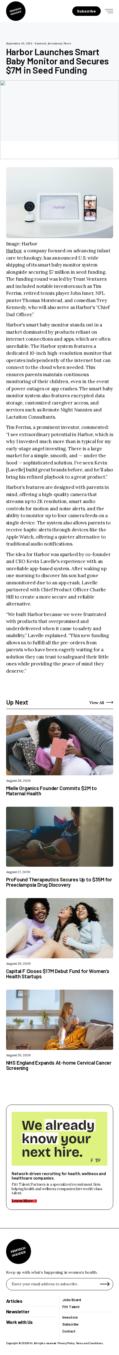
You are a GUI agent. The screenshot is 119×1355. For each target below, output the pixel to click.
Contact (69, 1331)
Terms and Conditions (89, 1343)
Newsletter (18, 1311)
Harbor (14, 251)
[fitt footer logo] (18, 1251)
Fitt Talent (71, 1307)
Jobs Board (71, 1300)
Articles (14, 1301)
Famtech (40, 43)
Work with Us (19, 1322)
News (67, 43)
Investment (55, 43)
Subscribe (70, 1324)
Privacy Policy (66, 1343)
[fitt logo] (15, 11)
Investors (70, 1317)
